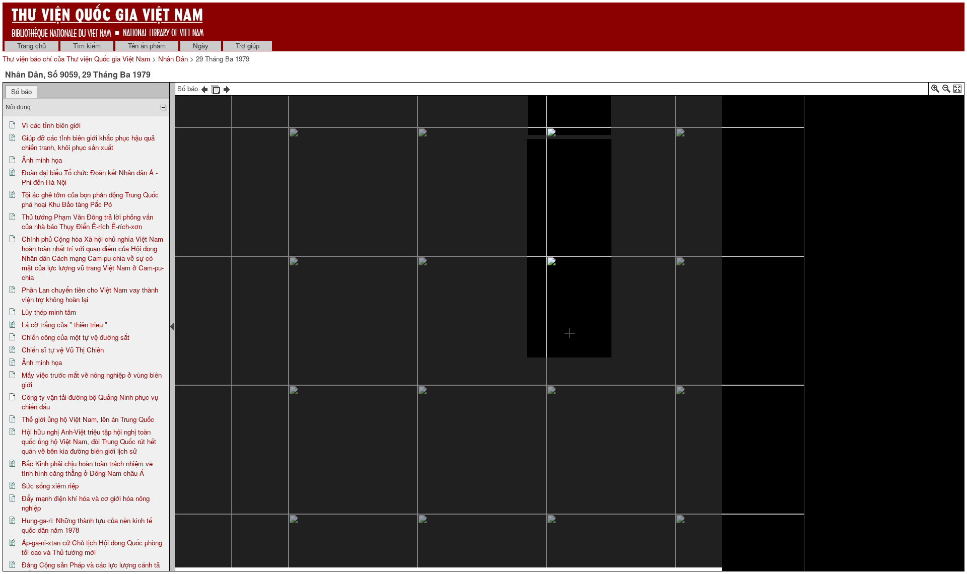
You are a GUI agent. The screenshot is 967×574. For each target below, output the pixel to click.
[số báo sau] (226, 88)
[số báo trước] (204, 88)
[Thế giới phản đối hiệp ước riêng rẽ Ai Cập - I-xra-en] (313, 182)
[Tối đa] (957, 90)
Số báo (21, 91)
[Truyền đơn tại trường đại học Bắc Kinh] (275, 327)
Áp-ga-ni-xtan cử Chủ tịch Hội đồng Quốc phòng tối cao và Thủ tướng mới (92, 547)
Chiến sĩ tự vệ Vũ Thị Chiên (63, 349)
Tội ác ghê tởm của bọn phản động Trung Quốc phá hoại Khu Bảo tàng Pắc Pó (90, 199)
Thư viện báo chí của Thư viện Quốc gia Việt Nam (76, 58)
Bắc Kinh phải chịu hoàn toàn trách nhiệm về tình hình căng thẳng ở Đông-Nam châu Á (87, 468)
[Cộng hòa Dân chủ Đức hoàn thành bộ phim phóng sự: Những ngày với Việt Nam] (569, 114)
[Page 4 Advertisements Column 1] (614, 442)
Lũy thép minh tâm (49, 312)
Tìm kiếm (87, 45)
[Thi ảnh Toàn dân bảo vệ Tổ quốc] (658, 104)
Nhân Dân (173, 58)
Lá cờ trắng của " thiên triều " (64, 324)
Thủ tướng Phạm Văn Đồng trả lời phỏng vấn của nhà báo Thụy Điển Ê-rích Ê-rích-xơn (87, 221)
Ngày (201, 45)
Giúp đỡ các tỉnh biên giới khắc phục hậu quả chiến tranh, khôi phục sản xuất (88, 142)
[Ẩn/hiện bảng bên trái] (172, 327)
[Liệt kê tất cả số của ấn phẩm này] (215, 88)
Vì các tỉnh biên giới (51, 125)
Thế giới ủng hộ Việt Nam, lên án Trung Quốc (88, 419)
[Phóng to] (935, 90)
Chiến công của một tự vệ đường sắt (75, 337)
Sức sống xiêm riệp (50, 485)
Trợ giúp (247, 45)
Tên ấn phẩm (147, 45)
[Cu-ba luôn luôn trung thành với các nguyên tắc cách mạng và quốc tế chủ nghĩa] (228, 199)
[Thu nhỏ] (946, 90)
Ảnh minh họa (42, 160)
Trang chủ (31, 45)
